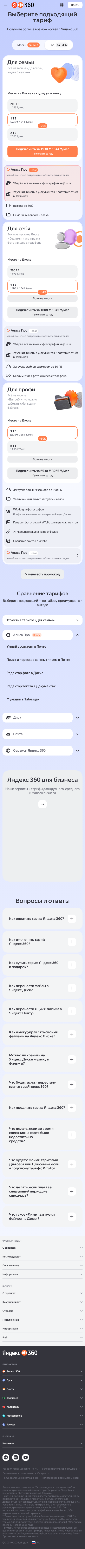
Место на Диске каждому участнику (34, 93)
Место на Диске (19, 259)
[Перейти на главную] (23, 5)
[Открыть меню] (5, 5)
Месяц (27, 45)
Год (58, 45)
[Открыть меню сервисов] (62, 5)
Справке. (47, 1493)
